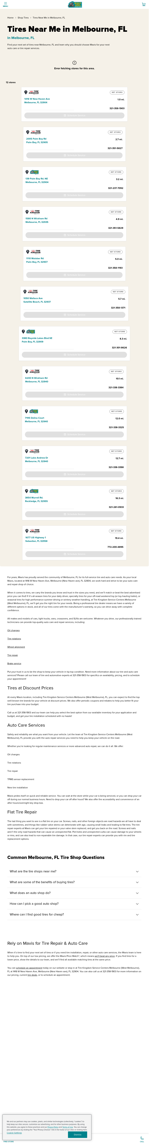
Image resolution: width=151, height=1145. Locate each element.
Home (10, 17)
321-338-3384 (116, 387)
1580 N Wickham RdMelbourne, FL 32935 (37, 220)
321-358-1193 (115, 267)
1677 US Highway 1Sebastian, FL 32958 (36, 539)
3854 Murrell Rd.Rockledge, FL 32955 (36, 499)
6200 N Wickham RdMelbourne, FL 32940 (36, 380)
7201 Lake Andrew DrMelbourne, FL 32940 (36, 459)
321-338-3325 (116, 427)
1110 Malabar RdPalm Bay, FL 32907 (37, 260)
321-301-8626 (119, 347)
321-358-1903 (117, 108)
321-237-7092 (115, 188)
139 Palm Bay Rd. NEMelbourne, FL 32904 (37, 180)
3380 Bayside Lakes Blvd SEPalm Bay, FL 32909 (37, 340)
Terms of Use (67, 1127)
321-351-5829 (115, 228)
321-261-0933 (116, 507)
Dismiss (77, 1134)
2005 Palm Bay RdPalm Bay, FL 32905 (37, 140)
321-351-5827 (115, 148)
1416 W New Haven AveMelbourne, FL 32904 (37, 100)
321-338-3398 (116, 467)
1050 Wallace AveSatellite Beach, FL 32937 (37, 300)
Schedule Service (76, 115)
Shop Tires (23, 17)
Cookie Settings (14, 1133)
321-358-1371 (118, 307)
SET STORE (117, 92)
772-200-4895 (115, 547)
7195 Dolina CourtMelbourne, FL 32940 (36, 419)
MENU (5, 6)
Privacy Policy (52, 1127)
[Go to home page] (74, 4)
